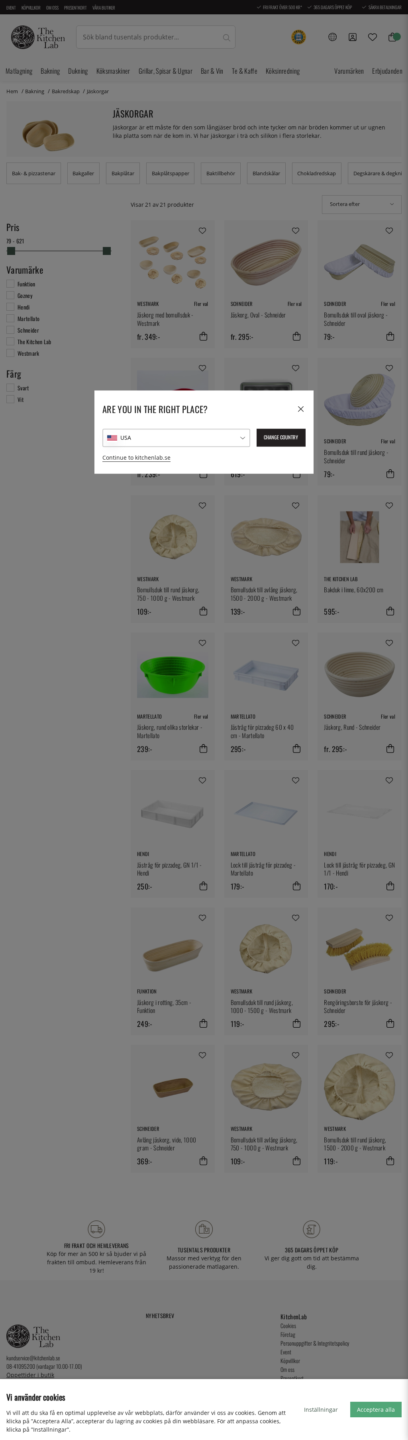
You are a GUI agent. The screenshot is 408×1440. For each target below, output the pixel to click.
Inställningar (321, 1409)
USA (125, 437)
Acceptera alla (376, 1409)
